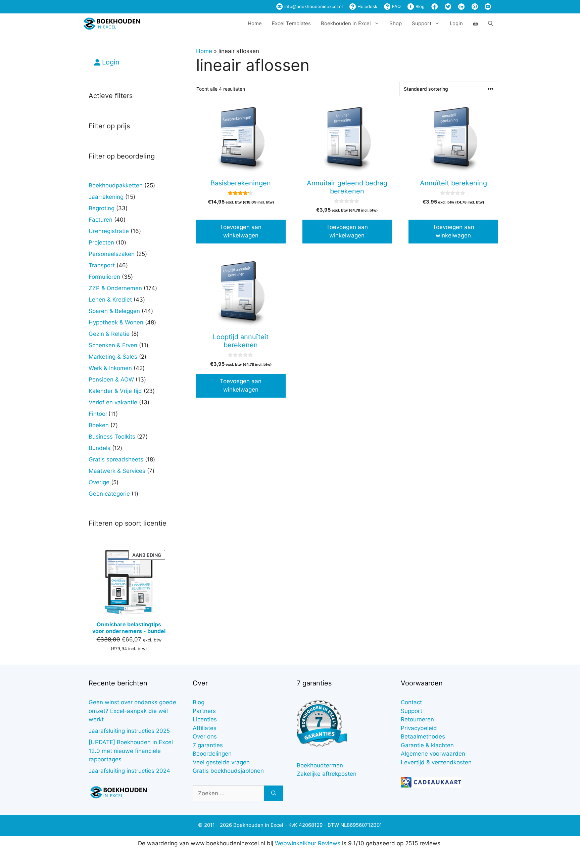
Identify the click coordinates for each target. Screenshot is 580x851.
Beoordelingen (212, 753)
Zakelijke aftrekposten (326, 773)
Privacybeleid (419, 728)
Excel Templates (291, 23)
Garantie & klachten (427, 745)
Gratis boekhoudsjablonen (228, 770)
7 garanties (208, 745)
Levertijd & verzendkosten (436, 762)
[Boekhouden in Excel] (112, 23)
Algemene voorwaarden (433, 753)
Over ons (205, 736)
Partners (204, 711)
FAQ (396, 6)
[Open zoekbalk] (490, 23)
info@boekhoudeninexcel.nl (313, 6)
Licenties (205, 719)
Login (456, 23)
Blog (419, 6)
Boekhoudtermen (320, 765)
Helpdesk (366, 6)
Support (411, 711)
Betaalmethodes (423, 736)
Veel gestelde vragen (221, 762)
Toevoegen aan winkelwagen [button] (240, 231)
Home (255, 23)
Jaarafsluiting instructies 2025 (129, 730)
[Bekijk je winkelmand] (475, 23)
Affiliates (204, 728)
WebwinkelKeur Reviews (307, 843)
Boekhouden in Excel (346, 23)
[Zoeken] (273, 794)
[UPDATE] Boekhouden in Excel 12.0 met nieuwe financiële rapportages (131, 751)
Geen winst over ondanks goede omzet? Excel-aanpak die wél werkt (132, 711)
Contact (411, 702)
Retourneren (417, 719)
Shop (395, 23)
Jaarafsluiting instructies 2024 (129, 770)
